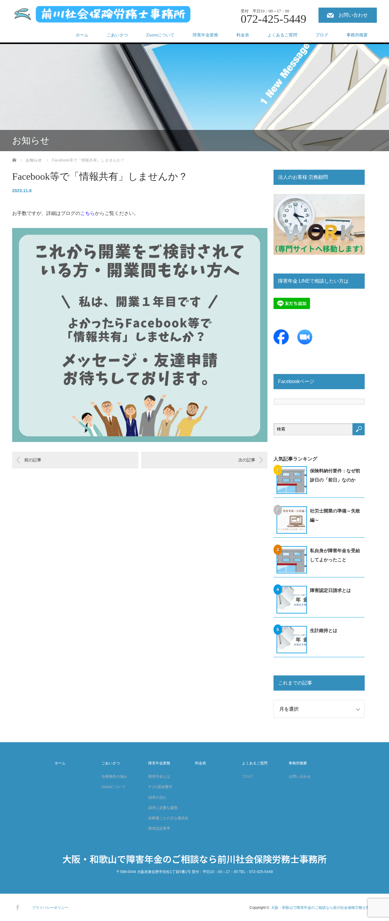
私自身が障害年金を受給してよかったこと (335, 555)
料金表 (242, 34)
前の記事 (32, 459)
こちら (87, 213)
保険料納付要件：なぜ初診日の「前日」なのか (335, 475)
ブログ (321, 34)
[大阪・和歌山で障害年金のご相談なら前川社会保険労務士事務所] (102, 16)
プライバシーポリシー (50, 907)
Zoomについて (160, 34)
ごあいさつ (117, 34)
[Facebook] (16, 906)
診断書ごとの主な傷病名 (168, 818)
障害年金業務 (205, 34)
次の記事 (246, 459)
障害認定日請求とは (330, 590)
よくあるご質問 (282, 34)
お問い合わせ (353, 15)
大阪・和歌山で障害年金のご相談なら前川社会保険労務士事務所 (194, 858)
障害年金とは (159, 776)
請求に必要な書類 (162, 808)
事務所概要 (357, 34)
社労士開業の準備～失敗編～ (335, 515)
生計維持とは (323, 630)
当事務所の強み (114, 776)
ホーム (82, 34)
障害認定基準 (159, 828)
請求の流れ (157, 797)
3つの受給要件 (160, 787)
